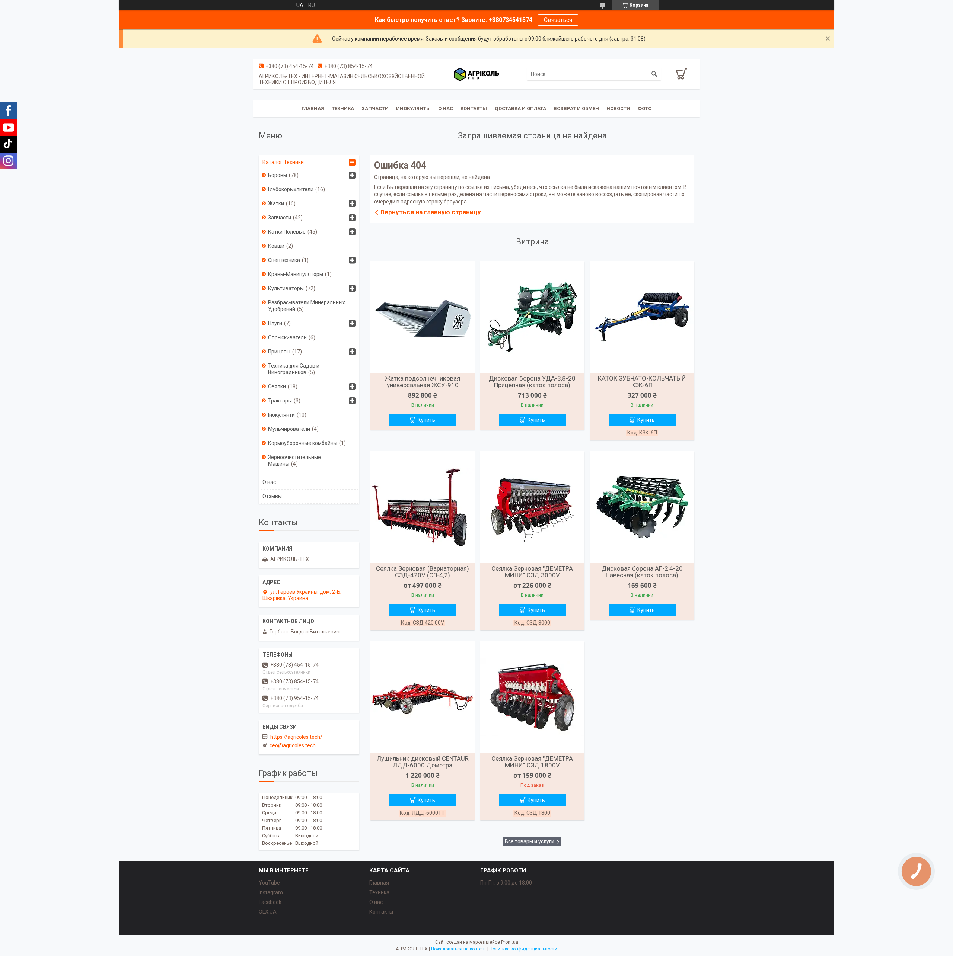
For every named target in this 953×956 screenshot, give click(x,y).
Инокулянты (413, 108)
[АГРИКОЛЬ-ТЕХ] (476, 74)
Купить (426, 420)
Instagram (271, 892)
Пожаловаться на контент (458, 949)
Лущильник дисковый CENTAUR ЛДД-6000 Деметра (423, 762)
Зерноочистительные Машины (294, 460)
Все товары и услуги (529, 841)
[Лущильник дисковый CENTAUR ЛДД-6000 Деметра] (422, 697)
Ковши (276, 246)
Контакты (473, 108)
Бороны (277, 175)
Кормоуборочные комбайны (302, 443)
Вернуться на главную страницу (430, 212)
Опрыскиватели (287, 337)
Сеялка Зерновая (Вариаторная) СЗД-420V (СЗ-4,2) (422, 571)
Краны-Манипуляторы (295, 274)
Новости (618, 108)
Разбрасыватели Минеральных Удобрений (306, 305)
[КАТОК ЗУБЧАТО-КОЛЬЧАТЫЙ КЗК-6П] (642, 317)
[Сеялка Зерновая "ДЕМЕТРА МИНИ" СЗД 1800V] (532, 697)
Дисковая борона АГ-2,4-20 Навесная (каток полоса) (642, 571)
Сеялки (277, 386)
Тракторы (280, 401)
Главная (313, 108)
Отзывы (272, 496)
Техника (343, 108)
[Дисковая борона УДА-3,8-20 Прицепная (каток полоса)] (532, 317)
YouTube (269, 883)
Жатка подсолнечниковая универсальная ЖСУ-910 (422, 381)
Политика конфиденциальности (523, 949)
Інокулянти (281, 415)
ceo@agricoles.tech (293, 745)
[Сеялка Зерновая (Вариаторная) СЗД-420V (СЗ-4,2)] (422, 507)
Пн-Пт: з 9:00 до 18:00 (506, 883)
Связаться (558, 19)
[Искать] (654, 74)
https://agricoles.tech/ (296, 737)
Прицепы (279, 352)
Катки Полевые (287, 232)
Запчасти (375, 108)
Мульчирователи (289, 429)
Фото (644, 108)
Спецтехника (284, 260)
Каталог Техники (283, 162)
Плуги (275, 323)
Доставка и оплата (520, 108)
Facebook (270, 902)
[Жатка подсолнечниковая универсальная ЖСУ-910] (422, 317)
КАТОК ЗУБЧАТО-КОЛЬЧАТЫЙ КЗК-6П (642, 381)
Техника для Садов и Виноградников (293, 369)
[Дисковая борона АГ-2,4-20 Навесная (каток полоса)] (642, 507)
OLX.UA (268, 912)
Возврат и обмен (576, 108)
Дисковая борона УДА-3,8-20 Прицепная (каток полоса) (532, 381)
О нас (445, 108)
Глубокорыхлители (290, 189)
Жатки (276, 203)
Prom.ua (509, 942)
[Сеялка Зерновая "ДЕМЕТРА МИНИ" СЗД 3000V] (532, 507)
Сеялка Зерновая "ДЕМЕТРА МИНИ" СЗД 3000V (532, 571)
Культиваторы (286, 288)
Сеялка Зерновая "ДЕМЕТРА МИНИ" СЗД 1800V (532, 762)
